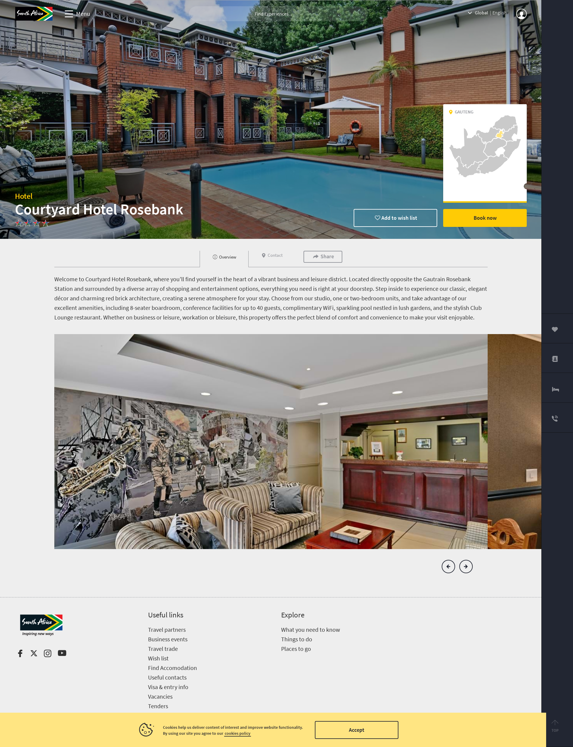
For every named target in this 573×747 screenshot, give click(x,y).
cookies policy (237, 733)
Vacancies (160, 696)
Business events (167, 639)
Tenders (158, 706)
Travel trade (163, 648)
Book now (485, 217)
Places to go (296, 648)
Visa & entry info (168, 687)
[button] (448, 566)
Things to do (296, 639)
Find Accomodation (172, 667)
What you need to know (310, 629)
